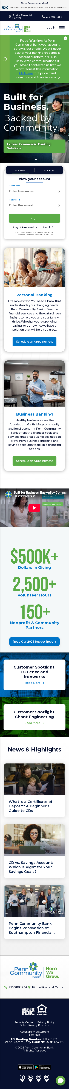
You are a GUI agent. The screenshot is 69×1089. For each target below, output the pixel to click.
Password (14, 200)
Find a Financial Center (22, 16)
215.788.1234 (54, 17)
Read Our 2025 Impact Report (34, 641)
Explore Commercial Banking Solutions (29, 146)
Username (15, 186)
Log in (51, 27)
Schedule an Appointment (34, 341)
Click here (26, 73)
